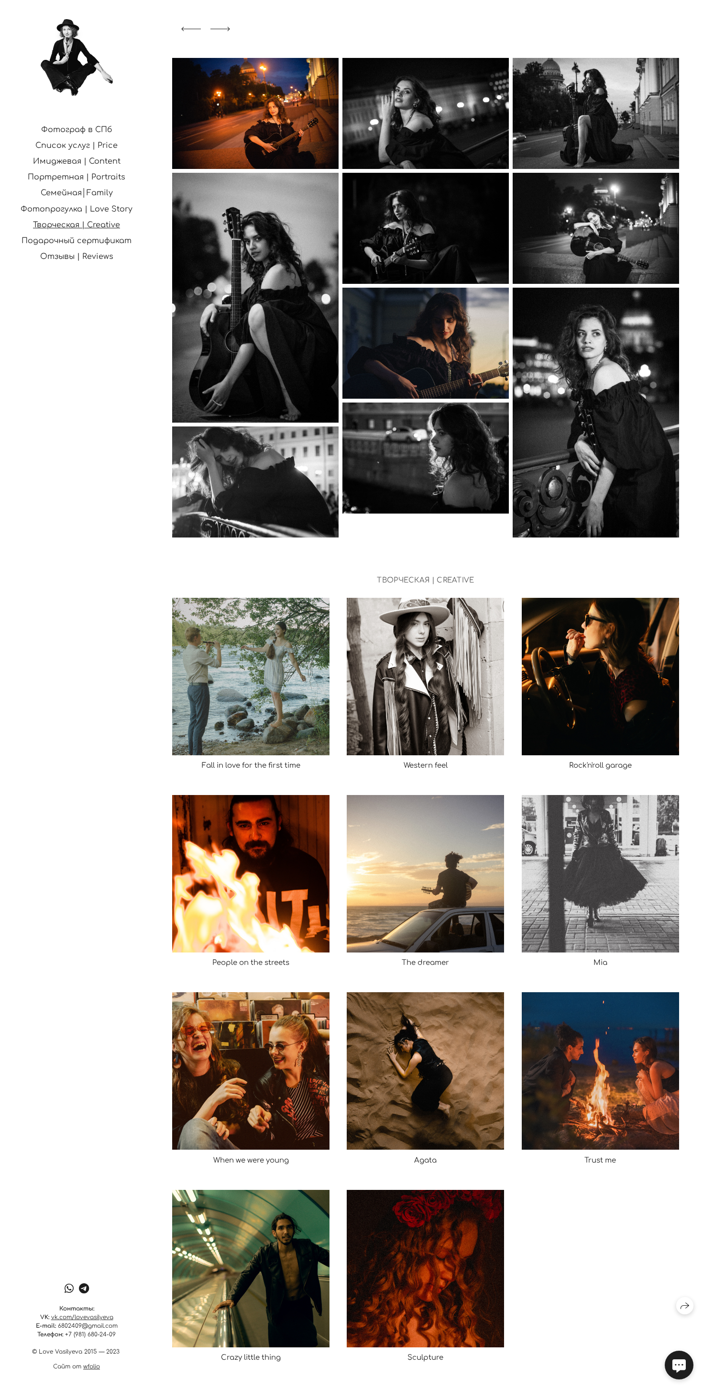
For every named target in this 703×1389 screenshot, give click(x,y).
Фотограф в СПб (76, 129)
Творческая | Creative (76, 225)
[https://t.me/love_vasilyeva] (84, 1289)
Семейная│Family (77, 193)
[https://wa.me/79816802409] (69, 1289)
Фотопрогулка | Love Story (76, 209)
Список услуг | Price (76, 145)
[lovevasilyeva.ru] (77, 57)
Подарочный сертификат (77, 240)
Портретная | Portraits (76, 177)
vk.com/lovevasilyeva (82, 1317)
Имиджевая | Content (77, 161)
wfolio (91, 1366)
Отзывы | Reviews (76, 256)
